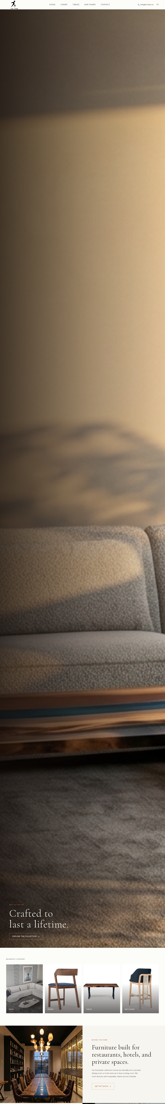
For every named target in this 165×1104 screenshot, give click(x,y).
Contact (105, 4)
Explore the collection (25, 936)
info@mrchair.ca (147, 4)
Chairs (64, 4)
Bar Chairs (90, 4)
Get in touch (101, 1086)
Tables (76, 4)
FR (158, 4)
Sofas (52, 4)
